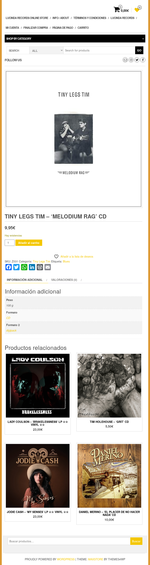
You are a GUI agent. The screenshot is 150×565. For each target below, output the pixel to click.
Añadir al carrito (28, 243)
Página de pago (62, 28)
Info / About (61, 18)
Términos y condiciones (89, 18)
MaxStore (95, 559)
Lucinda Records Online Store (27, 18)
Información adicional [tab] (25, 280)
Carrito (83, 28)
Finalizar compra (35, 28)
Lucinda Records (122, 18)
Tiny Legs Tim (41, 261)
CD (8, 318)
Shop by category (18, 38)
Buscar (136, 541)
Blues (66, 261)
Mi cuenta (12, 28)
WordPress (66, 559)
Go (139, 50)
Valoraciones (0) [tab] (64, 280)
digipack (11, 330)
